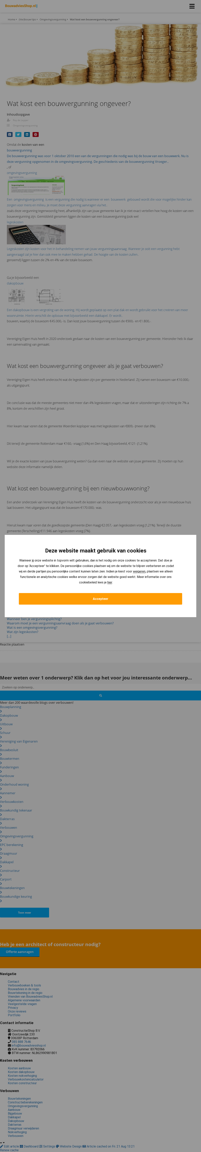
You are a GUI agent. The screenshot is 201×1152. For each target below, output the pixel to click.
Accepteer (100, 599)
